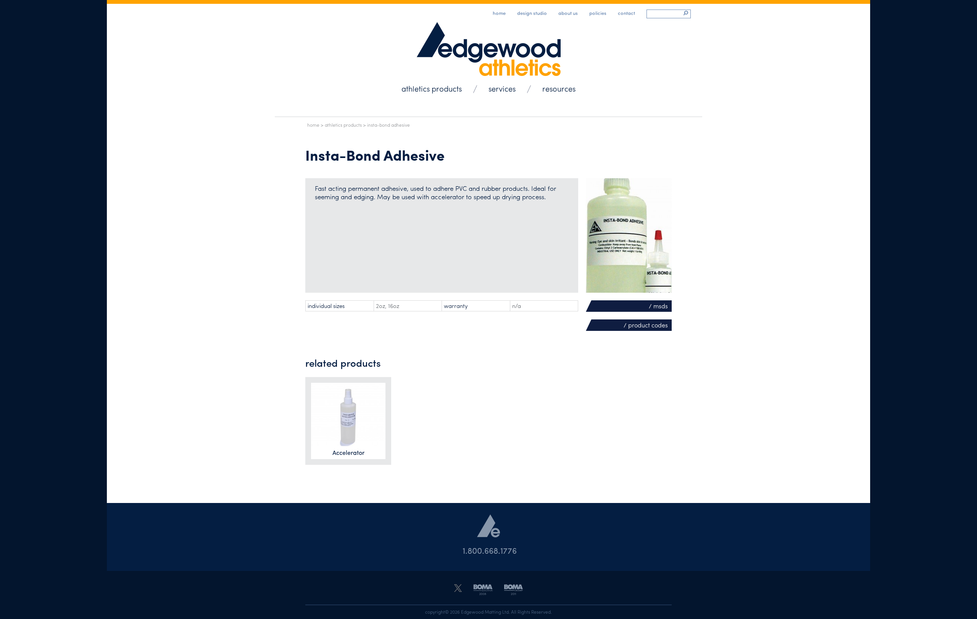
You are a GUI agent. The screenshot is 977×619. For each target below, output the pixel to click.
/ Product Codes (646, 325)
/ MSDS (658, 305)
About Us (568, 12)
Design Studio (532, 12)
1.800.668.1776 (490, 550)
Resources (559, 88)
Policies (597, 12)
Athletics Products (431, 88)
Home (499, 12)
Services (502, 88)
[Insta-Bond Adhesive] (629, 235)
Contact (626, 12)
